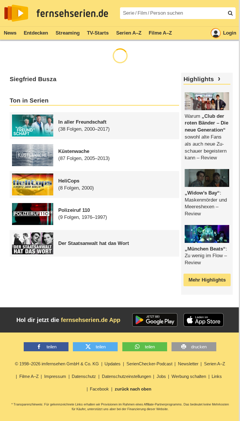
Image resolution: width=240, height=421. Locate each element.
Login (229, 33)
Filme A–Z (160, 33)
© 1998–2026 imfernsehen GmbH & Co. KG (57, 363)
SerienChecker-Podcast (149, 363)
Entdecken (36, 33)
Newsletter (188, 363)
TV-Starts (98, 33)
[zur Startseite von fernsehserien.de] (16, 13)
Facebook (99, 388)
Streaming (68, 33)
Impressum (55, 376)
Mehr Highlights (207, 280)
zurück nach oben (133, 388)
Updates (112, 363)
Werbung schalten (189, 376)
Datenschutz (84, 376)
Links (217, 376)
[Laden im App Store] (204, 320)
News (10, 33)
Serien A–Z (128, 33)
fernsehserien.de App (90, 320)
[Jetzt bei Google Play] (155, 320)
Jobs (161, 376)
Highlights (199, 79)
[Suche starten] (230, 13)
